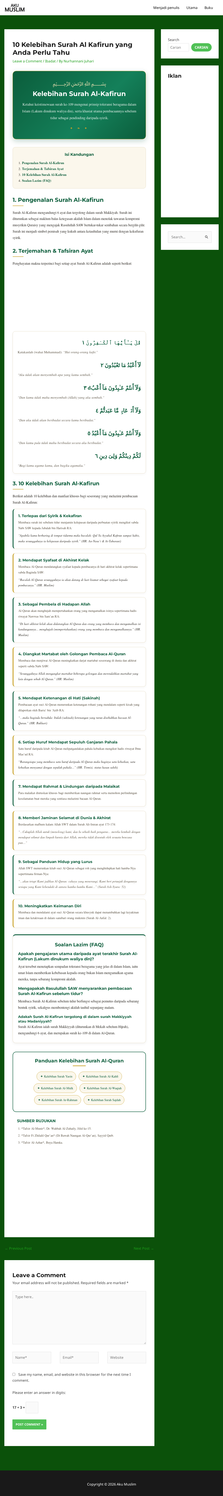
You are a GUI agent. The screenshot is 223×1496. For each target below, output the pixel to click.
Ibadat (50, 61)
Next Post (144, 1248)
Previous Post (18, 1248)
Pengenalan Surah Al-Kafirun (43, 162)
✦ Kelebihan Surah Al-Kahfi (100, 1076)
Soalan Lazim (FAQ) (36, 180)
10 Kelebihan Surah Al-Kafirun (44, 174)
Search (173, 39)
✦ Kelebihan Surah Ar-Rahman (57, 1100)
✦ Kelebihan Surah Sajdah (104, 1100)
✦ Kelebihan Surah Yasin (56, 1076)
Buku (208, 7)
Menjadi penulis (166, 7)
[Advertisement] (79, 300)
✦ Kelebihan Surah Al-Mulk (55, 1088)
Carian (201, 47)
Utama (192, 7)
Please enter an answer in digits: (39, 1392)
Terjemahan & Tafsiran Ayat (43, 168)
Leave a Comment (27, 61)
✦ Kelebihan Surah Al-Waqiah (102, 1088)
